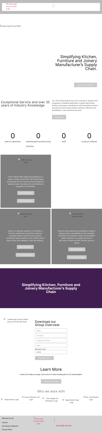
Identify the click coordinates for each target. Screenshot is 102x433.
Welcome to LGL (8, 418)
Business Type (40, 349)
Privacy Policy (7, 429)
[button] (53, 5)
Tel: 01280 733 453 (63, 426)
